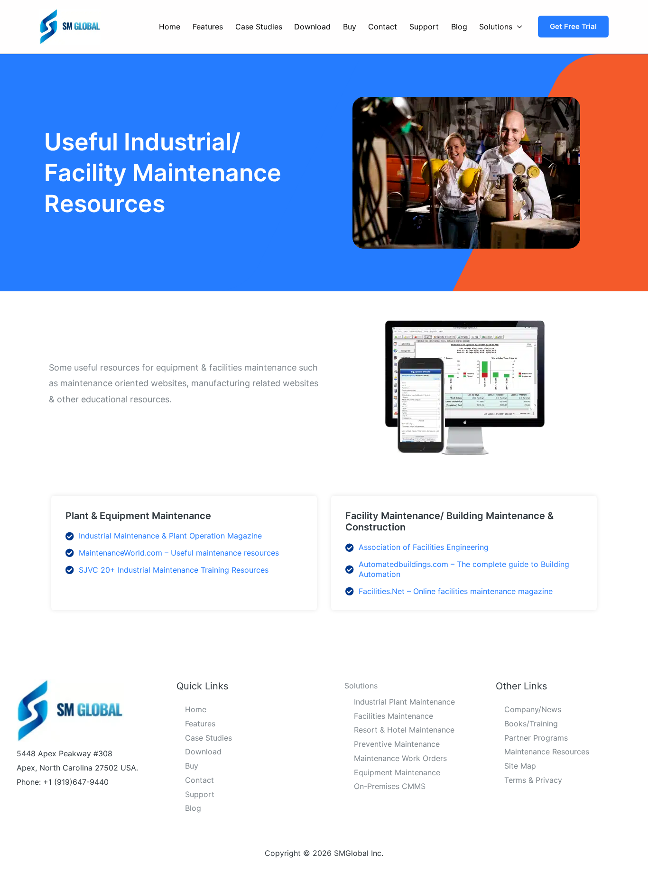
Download (312, 26)
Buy (349, 26)
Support (424, 26)
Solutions (495, 26)
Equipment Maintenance (397, 772)
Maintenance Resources (546, 751)
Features (208, 26)
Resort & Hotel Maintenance (404, 729)
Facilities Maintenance (393, 716)
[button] (573, 26)
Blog (459, 26)
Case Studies (258, 26)
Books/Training (531, 723)
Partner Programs (536, 738)
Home (169, 26)
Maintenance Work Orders (400, 758)
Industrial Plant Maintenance (404, 701)
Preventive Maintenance (397, 744)
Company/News (532, 709)
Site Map (520, 766)
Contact (382, 26)
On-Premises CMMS (390, 786)
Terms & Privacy (533, 780)
